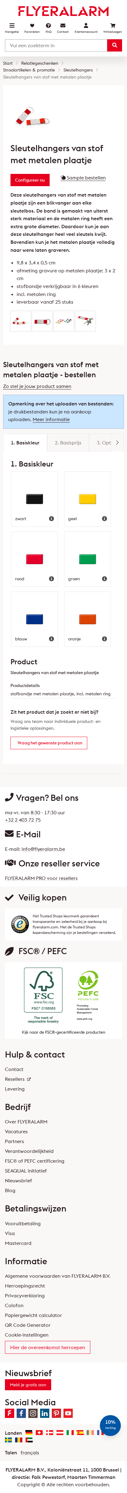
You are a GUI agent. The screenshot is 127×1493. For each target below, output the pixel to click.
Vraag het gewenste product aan (50, 743)
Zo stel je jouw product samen (37, 386)
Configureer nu (30, 180)
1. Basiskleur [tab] (25, 442)
